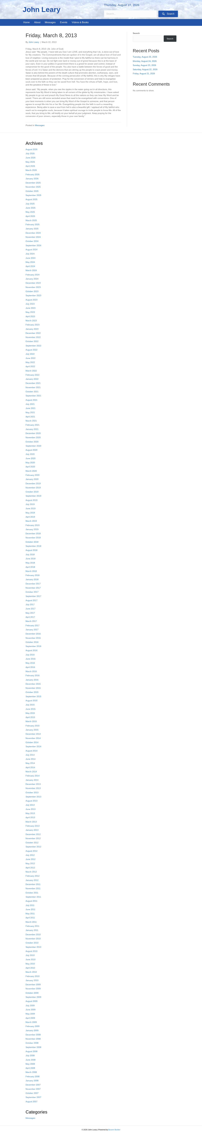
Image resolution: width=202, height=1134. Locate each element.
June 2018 (30, 558)
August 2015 (31, 700)
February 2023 (32, 324)
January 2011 (32, 930)
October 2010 (32, 943)
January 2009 (32, 1030)
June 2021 (30, 408)
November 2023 (33, 287)
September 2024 (33, 245)
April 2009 (30, 1018)
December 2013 (33, 784)
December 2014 (33, 734)
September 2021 (33, 395)
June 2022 (30, 358)
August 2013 (31, 801)
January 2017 (32, 629)
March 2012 (31, 872)
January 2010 (32, 980)
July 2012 (30, 855)
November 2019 (33, 487)
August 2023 (31, 300)
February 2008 (32, 1076)
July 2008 (30, 1055)
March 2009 (31, 1022)
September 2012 (33, 846)
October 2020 (32, 442)
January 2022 (32, 379)
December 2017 (33, 583)
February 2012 (32, 876)
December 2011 (33, 884)
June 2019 (30, 508)
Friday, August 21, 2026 (144, 73)
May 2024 (30, 262)
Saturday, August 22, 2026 (145, 69)
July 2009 (30, 1005)
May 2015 (30, 713)
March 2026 (31, 170)
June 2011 (30, 909)
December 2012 (33, 834)
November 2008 (33, 1039)
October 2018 (32, 542)
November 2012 (33, 838)
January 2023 (32, 329)
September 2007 (33, 1097)
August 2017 (31, 600)
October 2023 (32, 291)
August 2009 (31, 1001)
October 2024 (32, 241)
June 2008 (30, 1060)
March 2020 (31, 471)
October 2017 (32, 592)
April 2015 (30, 717)
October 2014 (32, 742)
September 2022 (33, 345)
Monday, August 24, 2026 (145, 61)
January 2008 (32, 1080)
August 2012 (31, 851)
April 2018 (30, 567)
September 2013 (33, 796)
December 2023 (33, 283)
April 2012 (30, 867)
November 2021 (33, 387)
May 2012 (30, 863)
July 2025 (30, 203)
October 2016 (32, 642)
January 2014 (32, 780)
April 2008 (30, 1068)
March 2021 (31, 421)
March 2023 (31, 320)
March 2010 (31, 972)
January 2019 (32, 529)
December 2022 (33, 333)
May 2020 (30, 462)
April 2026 (30, 166)
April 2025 (30, 216)
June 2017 (30, 608)
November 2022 (33, 337)
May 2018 (30, 563)
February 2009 (32, 1026)
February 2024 (32, 274)
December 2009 (33, 984)
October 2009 (32, 993)
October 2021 (32, 391)
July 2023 (30, 304)
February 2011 (32, 926)
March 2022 (31, 371)
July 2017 (30, 604)
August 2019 (31, 500)
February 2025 (32, 224)
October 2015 (32, 692)
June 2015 (30, 709)
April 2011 (30, 917)
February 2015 (32, 725)
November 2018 (33, 537)
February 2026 (32, 174)
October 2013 (32, 792)
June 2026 (30, 157)
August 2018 (31, 550)
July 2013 (30, 805)
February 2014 (32, 775)
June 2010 (30, 959)
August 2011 (31, 901)
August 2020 (31, 450)
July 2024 (30, 254)
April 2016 (30, 667)
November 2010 (33, 938)
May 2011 (30, 913)
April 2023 (30, 316)
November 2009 (33, 988)
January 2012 (32, 880)
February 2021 (32, 425)
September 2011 (33, 897)
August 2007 (31, 1101)
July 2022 (30, 354)
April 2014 (30, 767)
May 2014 (30, 763)
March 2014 (31, 771)
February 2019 (32, 525)
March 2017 (31, 621)
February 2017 (32, 625)
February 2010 (32, 976)
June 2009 (30, 1009)
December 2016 (33, 634)
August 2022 (31, 350)
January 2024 (32, 279)
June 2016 (30, 659)
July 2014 (30, 755)
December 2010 (33, 934)
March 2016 (31, 671)
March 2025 (31, 220)
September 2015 (33, 696)
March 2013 (31, 822)
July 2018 (30, 554)
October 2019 (32, 492)
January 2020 (32, 479)
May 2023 (30, 312)
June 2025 (30, 208)
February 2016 (32, 675)
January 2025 (32, 228)
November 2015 (33, 688)
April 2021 (30, 416)
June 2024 (30, 258)
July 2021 (30, 404)
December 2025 (33, 183)
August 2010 (31, 951)
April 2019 (30, 517)
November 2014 (33, 738)
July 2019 (30, 504)
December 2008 (33, 1034)
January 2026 (32, 178)
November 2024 (33, 237)
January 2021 (32, 429)
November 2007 (33, 1089)
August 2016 (31, 650)
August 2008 (31, 1051)
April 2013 (30, 817)
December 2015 (33, 684)
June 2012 (30, 859)
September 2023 (33, 295)
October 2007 (32, 1093)
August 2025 (31, 199)
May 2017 (30, 613)
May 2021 (30, 412)
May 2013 (30, 813)
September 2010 (33, 947)
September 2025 (33, 195)
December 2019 (33, 483)
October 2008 (32, 1043)
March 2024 (31, 270)
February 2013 (32, 826)
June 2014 (30, 759)
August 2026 (31, 149)
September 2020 (33, 446)
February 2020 (32, 475)
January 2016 (32, 680)
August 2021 (31, 400)
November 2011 (33, 888)
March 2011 (31, 922)
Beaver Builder (114, 1130)
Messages (40, 125)
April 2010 (30, 968)
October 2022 (32, 341)
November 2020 (33, 437)
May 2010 (30, 964)
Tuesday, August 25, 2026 (145, 57)
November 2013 (33, 788)
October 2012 (32, 842)
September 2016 (33, 646)
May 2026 (30, 162)
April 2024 (30, 266)
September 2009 (33, 997)
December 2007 (33, 1085)
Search (136, 33)
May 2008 (30, 1064)
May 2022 (30, 362)
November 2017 (33, 588)
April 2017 (30, 617)
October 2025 (32, 191)
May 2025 (30, 212)
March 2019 (31, 521)
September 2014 (33, 746)
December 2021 (33, 383)
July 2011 (30, 905)
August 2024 (31, 249)
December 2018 (33, 533)
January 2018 (32, 579)
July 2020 (30, 454)
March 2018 (31, 571)
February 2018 (32, 575)
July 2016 (30, 654)
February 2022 (32, 375)
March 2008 (31, 1072)
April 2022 (30, 366)
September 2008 (33, 1047)
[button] (168, 14)
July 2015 (30, 705)
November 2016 (33, 638)
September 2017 (33, 596)
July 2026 (30, 153)
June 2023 (30, 308)
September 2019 (33, 496)
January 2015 (32, 730)
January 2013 (32, 830)
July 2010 (30, 955)
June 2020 (30, 458)
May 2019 (30, 513)
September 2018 (33, 546)
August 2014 (31, 751)
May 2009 (30, 1014)
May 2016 (30, 663)
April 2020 (30, 466)
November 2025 (33, 187)
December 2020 (33, 433)
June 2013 (30, 809)
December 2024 (33, 233)
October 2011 (32, 893)
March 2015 (31, 721)
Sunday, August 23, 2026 (144, 65)
